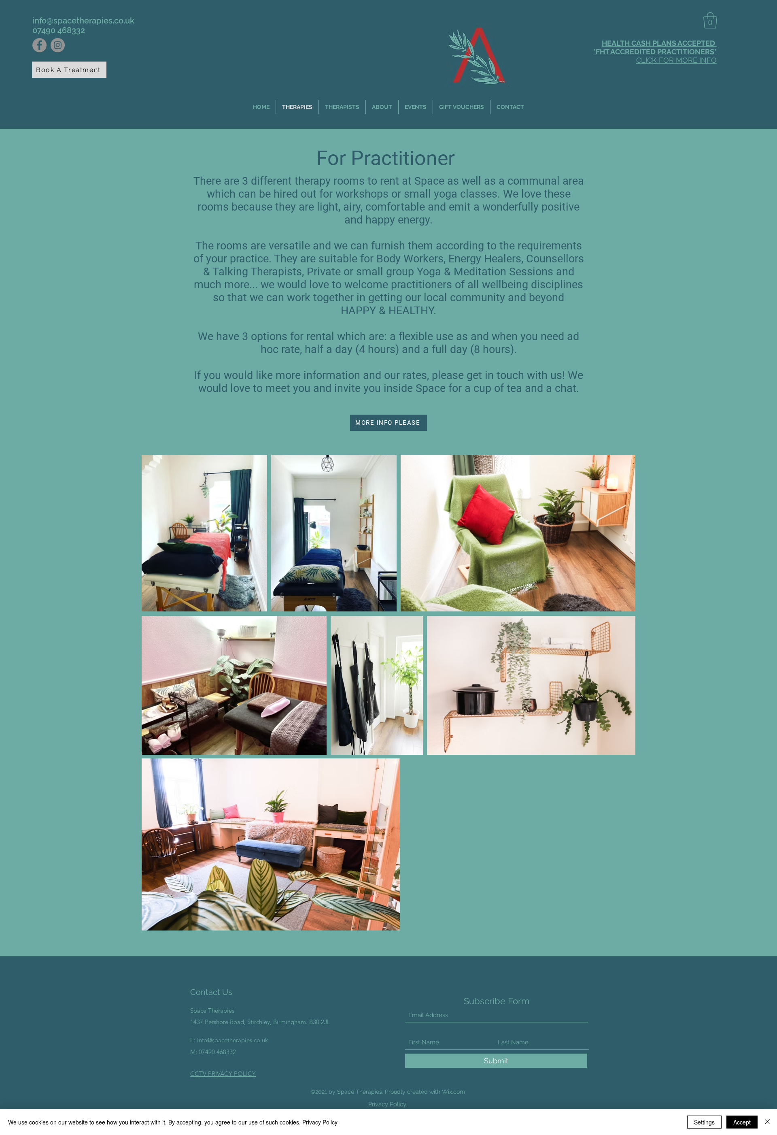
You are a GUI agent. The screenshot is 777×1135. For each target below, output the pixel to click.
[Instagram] (58, 45)
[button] (710, 20)
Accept (742, 1122)
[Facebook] (39, 45)
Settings (704, 1122)
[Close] (767, 1122)
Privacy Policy (320, 1122)
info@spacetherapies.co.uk (83, 21)
